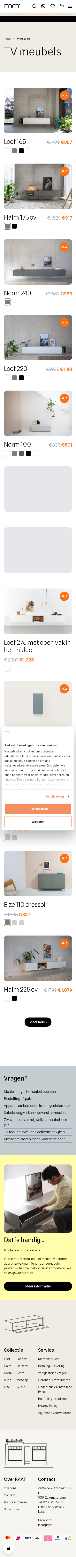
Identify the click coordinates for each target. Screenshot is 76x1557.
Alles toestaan (38, 808)
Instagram (45, 1525)
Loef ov (22, 1359)
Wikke (21, 1387)
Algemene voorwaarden (55, 1413)
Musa (7, 1380)
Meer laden (38, 1022)
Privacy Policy (47, 1406)
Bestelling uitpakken (20, 1099)
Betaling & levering (51, 1366)
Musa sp (22, 1380)
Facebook (45, 1520)
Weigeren (38, 821)
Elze (7, 1387)
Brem (20, 1373)
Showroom (11, 1509)
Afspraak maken (15, 1502)
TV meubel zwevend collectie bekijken (34, 1132)
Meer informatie (38, 1286)
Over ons (10, 1488)
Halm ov (22, 1366)
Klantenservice (48, 1359)
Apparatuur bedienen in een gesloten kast (37, 1106)
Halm (7, 1366)
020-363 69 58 (53, 1502)
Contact (9, 1495)
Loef (7, 1359)
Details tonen (55, 796)
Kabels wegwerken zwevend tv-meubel (35, 1113)
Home (7, 38)
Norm (8, 1373)
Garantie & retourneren (54, 1380)
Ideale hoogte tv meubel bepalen (30, 1092)
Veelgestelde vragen (52, 1373)
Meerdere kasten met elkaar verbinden (35, 1139)
